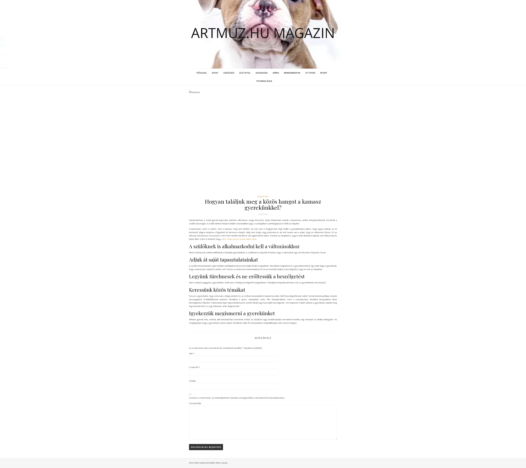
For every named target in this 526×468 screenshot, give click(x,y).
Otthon (310, 72)
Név (192, 353)
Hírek (276, 72)
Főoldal (202, 72)
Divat (215, 72)
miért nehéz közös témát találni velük (238, 239)
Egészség (229, 72)
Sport (323, 72)
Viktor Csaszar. (221, 463)
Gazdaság (262, 72)
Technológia (264, 81)
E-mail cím (194, 367)
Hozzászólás (195, 403)
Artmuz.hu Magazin (263, 33)
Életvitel (245, 72)
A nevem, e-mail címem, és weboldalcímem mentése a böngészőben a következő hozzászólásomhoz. (237, 397)
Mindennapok (292, 72)
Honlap (192, 380)
